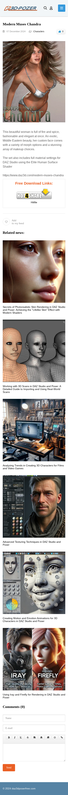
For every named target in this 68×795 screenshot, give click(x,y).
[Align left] (35, 737)
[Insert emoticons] (55, 737)
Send (8, 767)
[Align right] (48, 737)
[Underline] (21, 737)
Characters (38, 31)
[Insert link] (62, 737)
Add (18, 222)
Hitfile (34, 202)
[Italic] (14, 737)
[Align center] (41, 737)
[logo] (20, 8)
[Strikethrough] (28, 737)
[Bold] (9, 737)
